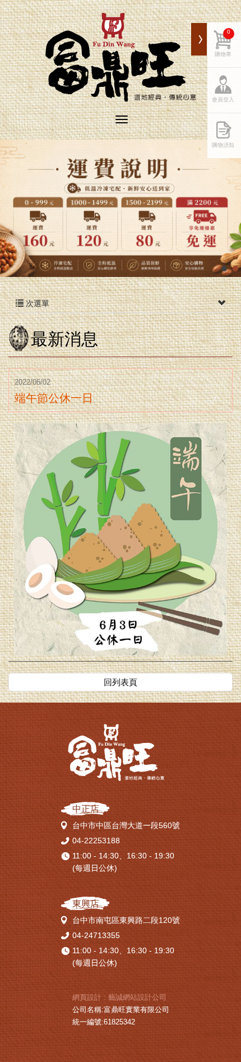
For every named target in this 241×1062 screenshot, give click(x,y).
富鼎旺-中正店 (120, 57)
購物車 (223, 43)
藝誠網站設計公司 (137, 997)
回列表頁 (120, 682)
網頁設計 (86, 997)
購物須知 (223, 145)
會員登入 (223, 99)
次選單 (36, 303)
